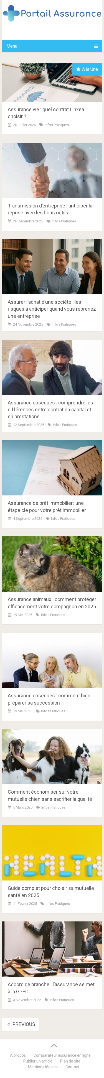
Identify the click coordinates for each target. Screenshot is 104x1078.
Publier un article (37, 1061)
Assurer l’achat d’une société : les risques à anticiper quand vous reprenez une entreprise (52, 309)
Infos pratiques (57, 125)
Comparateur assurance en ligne (62, 1055)
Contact (72, 1067)
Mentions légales (43, 1067)
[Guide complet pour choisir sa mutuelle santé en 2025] (52, 852)
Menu (11, 46)
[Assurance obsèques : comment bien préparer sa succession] (52, 660)
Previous (23, 1024)
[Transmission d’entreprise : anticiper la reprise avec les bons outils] (52, 170)
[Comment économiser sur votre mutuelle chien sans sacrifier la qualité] (52, 756)
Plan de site (70, 1061)
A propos (18, 1055)
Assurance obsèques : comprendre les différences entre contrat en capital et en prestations (50, 409)
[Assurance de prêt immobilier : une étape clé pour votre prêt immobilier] (52, 467)
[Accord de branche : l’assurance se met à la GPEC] (52, 949)
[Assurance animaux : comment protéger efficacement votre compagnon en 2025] (52, 564)
